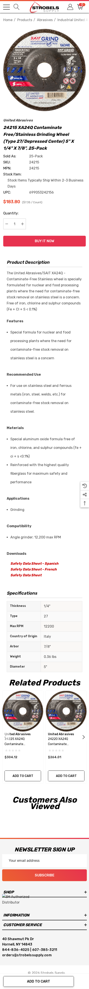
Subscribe (44, 875)
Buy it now (44, 241)
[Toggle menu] (6, 7)
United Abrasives (18, 120)
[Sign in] (70, 7)
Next (83, 737)
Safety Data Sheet (25, 575)
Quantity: (11, 213)
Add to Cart (38, 981)
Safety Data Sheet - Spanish (34, 563)
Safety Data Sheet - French (33, 569)
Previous (5, 737)
